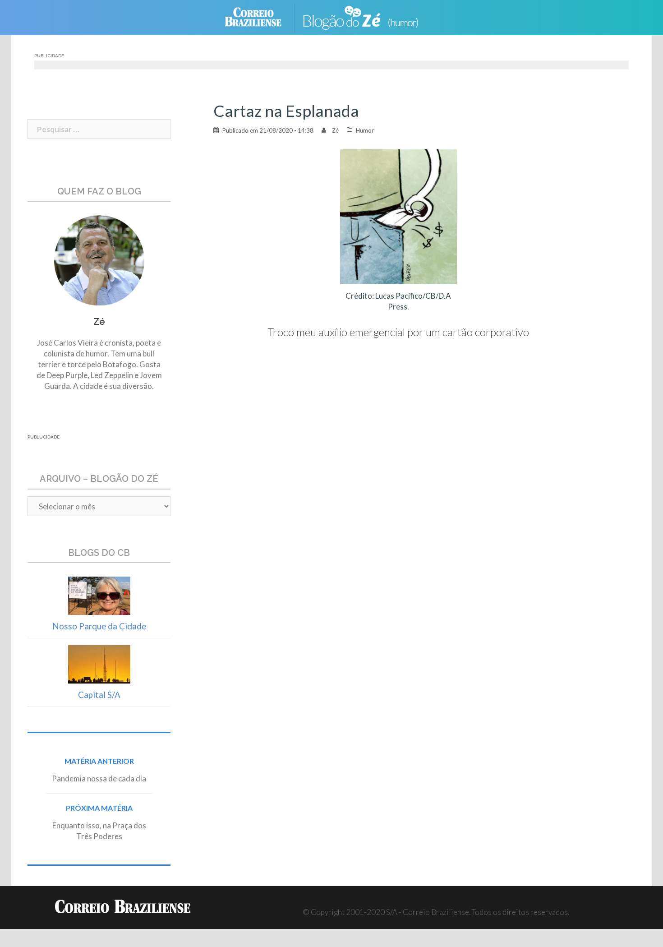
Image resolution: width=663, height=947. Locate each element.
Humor (365, 130)
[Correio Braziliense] (260, 16)
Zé (335, 130)
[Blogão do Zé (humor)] (367, 16)
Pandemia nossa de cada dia (99, 778)
